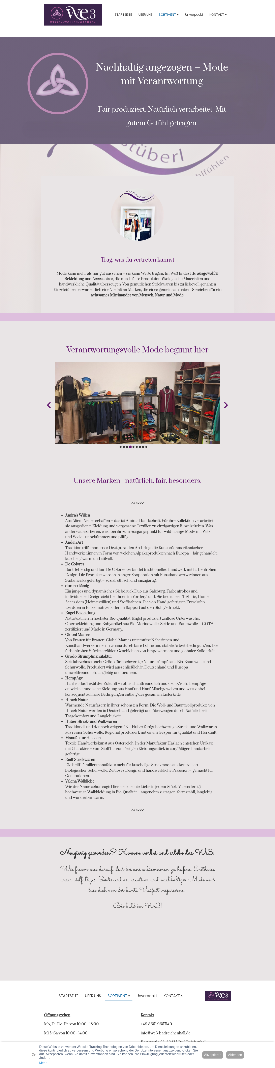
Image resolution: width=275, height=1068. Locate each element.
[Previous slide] (49, 405)
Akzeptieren (212, 1055)
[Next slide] (225, 405)
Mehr (43, 1063)
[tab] (121, 447)
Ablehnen (235, 1055)
